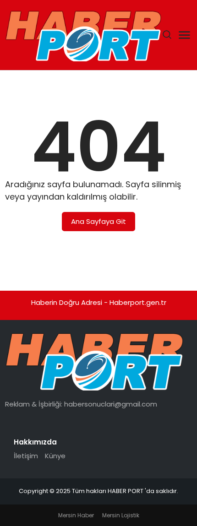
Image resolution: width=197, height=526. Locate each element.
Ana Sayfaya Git (98, 221)
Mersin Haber (76, 515)
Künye (55, 456)
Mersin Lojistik (120, 515)
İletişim (26, 456)
